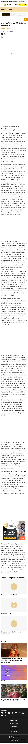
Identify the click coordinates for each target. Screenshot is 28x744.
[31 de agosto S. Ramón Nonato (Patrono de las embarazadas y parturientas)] (14, 650)
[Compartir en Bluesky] (7, 34)
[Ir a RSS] (6, 715)
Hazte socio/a (22, 4)
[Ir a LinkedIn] (13, 713)
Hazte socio (14, 731)
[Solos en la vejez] (14, 605)
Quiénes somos (14, 720)
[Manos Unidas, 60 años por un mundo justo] (14, 623)
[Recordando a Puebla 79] (14, 586)
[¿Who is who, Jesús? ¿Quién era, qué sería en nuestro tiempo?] (14, 691)
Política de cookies (14, 729)
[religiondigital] (14, 737)
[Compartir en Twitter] (5, 34)
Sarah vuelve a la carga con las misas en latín (18, 15)
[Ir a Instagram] (9, 713)
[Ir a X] (6, 713)
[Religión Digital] (11, 5)
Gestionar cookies (14, 740)
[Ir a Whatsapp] (23, 713)
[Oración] (14, 672)
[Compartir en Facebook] (2, 34)
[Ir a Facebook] (2, 713)
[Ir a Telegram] (2, 715)
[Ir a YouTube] (16, 713)
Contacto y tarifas (14, 723)
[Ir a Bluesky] (20, 713)
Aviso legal (14, 726)
